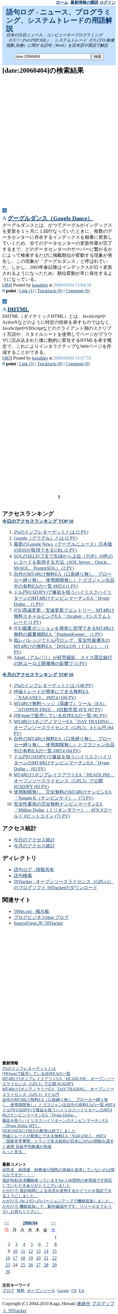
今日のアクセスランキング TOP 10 (37, 521)
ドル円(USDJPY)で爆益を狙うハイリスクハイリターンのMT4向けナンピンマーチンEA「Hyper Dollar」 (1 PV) (63, 598)
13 (38, 1251)
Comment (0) (78, 290)
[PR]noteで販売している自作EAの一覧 (36, 1074)
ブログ (8, 1291)
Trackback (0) (49, 290)
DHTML (18, 309)
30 (7, 1271)
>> (53, 1222)
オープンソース (41, 1291)
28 (46, 1264)
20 (38, 1258)
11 (23, 1251)
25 (23, 1264)
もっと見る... (14, 1152)
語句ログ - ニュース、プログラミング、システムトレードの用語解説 (59, 20)
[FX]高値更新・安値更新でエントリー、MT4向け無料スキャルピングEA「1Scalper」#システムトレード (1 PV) (64, 616)
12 (30, 1251)
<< (6, 1222)
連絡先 (84, 1303)
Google (63, 1291)
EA (81, 1291)
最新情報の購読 (84, 2)
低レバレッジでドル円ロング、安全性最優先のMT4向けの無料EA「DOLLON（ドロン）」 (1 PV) (62, 646)
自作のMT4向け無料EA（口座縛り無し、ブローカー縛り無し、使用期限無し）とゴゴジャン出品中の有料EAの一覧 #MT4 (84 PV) (64, 744)
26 (30, 1264)
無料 (21, 1291)
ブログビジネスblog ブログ (41, 917)
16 (7, 1258)
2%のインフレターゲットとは (29, 1068)
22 (54, 1258)
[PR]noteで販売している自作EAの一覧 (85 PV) (60, 715)
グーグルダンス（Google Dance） (50, 218)
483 (7, 358)
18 (23, 1258)
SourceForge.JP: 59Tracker (38, 923)
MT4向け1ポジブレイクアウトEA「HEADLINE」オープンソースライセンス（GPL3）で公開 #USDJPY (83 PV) (64, 780)
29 (54, 1264)
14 (46, 1251)
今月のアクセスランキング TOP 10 (37, 674)
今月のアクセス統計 (34, 845)
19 (30, 1258)
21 (46, 1258)
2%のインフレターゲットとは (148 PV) (53, 685)
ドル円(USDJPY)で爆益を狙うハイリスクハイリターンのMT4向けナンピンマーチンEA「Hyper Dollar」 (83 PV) (63, 762)
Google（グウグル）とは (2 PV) (45, 538)
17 (15, 1258)
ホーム (62, 2)
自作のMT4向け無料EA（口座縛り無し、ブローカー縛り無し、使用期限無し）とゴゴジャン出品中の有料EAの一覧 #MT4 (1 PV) (64, 580)
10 (15, 1251)
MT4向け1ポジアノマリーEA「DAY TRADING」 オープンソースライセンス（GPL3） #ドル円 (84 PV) (64, 727)
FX (73, 1291)
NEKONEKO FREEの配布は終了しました (39, 1131)
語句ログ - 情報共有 (34, 869)
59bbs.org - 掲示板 (31, 911)
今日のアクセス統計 (34, 839)
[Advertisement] (59, 139)
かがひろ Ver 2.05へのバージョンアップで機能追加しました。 (57, 1201)
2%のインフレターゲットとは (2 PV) (51, 532)
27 (38, 1264)
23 (7, 1264)
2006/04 (30, 1222)
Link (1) (26, 290)
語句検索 (23, 875)
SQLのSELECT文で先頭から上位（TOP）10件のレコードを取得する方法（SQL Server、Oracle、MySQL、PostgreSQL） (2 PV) (63, 562)
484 (7, 285)
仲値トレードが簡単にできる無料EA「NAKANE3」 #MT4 (54, 1136)
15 (54, 1251)
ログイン (108, 2)
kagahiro (40, 285)
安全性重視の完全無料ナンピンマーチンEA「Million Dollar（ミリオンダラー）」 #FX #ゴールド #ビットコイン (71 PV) (63, 810)
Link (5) (26, 363)
